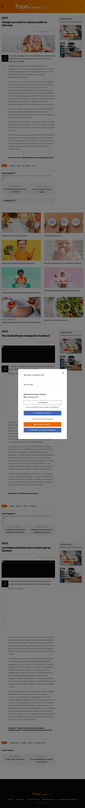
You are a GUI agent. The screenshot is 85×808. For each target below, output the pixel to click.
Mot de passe (28, 384)
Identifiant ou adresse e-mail (34, 375)
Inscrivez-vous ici (43, 424)
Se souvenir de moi (31, 397)
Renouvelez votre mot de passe (35, 394)
